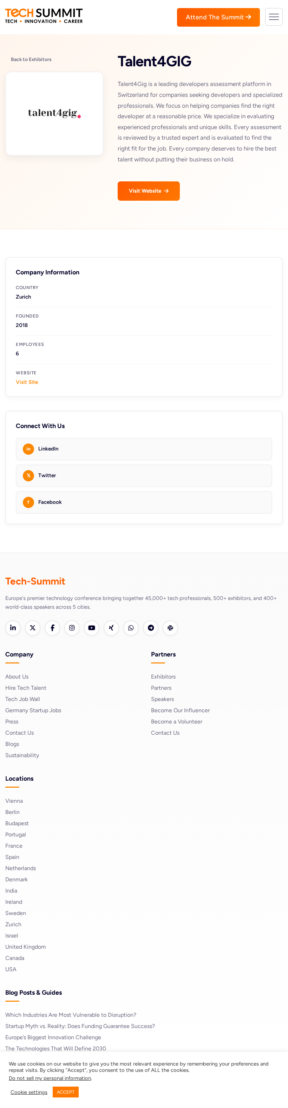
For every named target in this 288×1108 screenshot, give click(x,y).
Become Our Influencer (180, 710)
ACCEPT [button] (65, 1092)
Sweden (15, 913)
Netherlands (20, 868)
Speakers (162, 699)
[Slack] (170, 628)
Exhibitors (163, 676)
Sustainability (22, 755)
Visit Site (27, 382)
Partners (161, 688)
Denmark (16, 879)
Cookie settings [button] (29, 1092)
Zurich (13, 924)
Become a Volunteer (176, 721)
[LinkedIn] (13, 628)
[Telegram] (150, 628)
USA (11, 969)
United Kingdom (25, 946)
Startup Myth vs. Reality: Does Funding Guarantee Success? (80, 1026)
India (11, 890)
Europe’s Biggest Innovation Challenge (53, 1037)
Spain (12, 857)
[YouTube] (91, 628)
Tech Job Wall (22, 699)
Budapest (17, 823)
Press (11, 721)
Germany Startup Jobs (33, 710)
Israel (11, 935)
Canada (14, 958)
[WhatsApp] (131, 628)
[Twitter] (32, 628)
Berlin (12, 812)
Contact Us (19, 732)
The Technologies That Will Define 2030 (55, 1048)
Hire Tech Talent (25, 688)
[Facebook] (52, 628)
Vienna (14, 800)
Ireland (13, 902)
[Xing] (111, 628)
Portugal (15, 834)
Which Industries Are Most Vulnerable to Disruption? (70, 1015)
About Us (16, 676)
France (13, 845)
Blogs (12, 744)
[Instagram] (72, 628)
